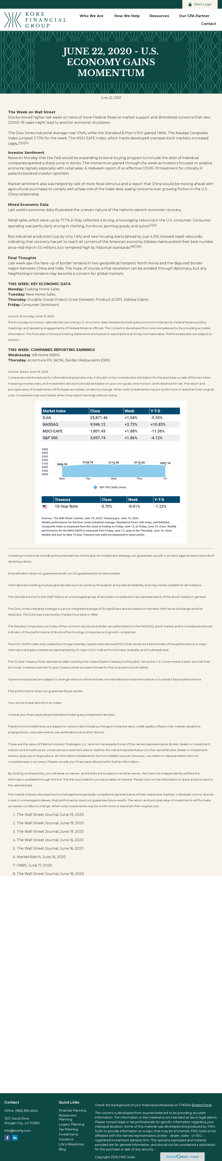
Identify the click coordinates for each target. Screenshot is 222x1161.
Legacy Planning (71, 1124)
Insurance (66, 1139)
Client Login (203, 4)
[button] (92, 16)
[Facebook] (7, 1138)
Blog (62, 1149)
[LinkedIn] (15, 1138)
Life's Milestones (71, 1144)
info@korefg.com (17, 1131)
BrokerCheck (202, 1105)
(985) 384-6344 (26, 1111)
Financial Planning (72, 1110)
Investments (68, 1134)
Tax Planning (68, 1129)
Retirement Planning (68, 1117)
